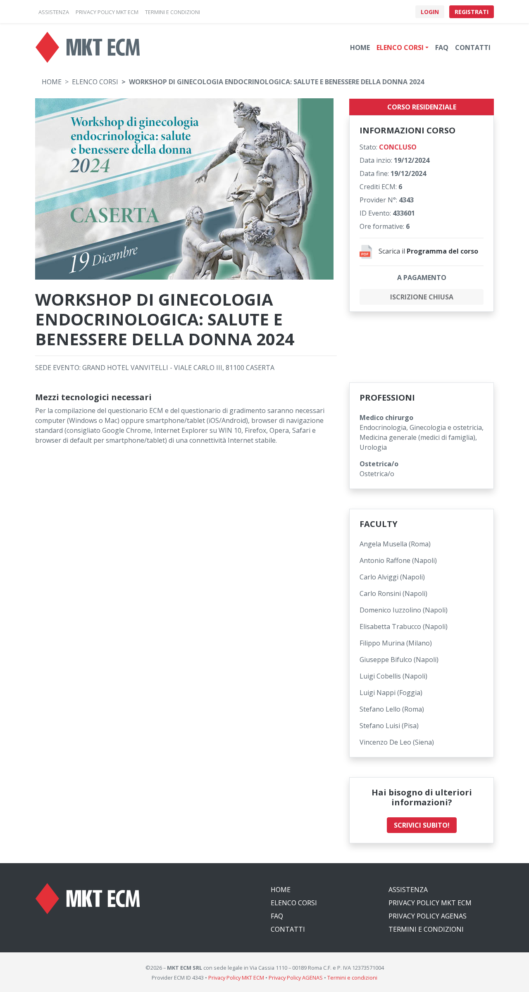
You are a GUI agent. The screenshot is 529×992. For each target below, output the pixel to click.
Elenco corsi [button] (400, 47)
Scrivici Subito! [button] (421, 825)
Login (430, 12)
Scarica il (428, 251)
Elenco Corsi (95, 81)
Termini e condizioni (352, 977)
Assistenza (408, 889)
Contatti (473, 47)
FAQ (441, 47)
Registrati (471, 12)
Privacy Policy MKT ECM (430, 902)
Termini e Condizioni (426, 929)
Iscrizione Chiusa (421, 296)
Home (360, 47)
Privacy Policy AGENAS (427, 916)
